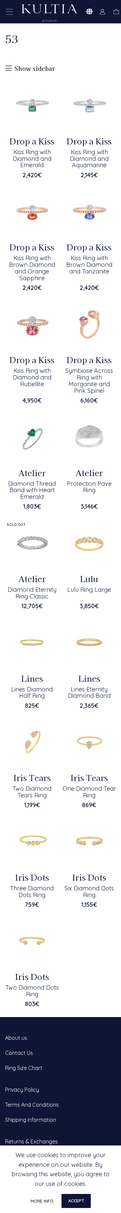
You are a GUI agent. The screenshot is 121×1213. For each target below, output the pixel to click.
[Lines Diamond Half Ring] (32, 642)
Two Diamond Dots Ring (32, 991)
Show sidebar (34, 68)
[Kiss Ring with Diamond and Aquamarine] (89, 105)
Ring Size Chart (23, 1068)
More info (43, 1201)
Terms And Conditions (32, 1104)
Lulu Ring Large (89, 589)
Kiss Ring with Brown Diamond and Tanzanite (89, 264)
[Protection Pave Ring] (89, 437)
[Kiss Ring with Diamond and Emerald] (32, 105)
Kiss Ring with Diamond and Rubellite (32, 377)
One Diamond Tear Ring (89, 792)
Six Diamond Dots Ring (89, 891)
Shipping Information (30, 1119)
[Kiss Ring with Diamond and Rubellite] (32, 324)
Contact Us (19, 1053)
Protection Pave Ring (89, 487)
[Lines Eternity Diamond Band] (89, 642)
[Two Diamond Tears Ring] (32, 742)
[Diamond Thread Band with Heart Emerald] (32, 437)
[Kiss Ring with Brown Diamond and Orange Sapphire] (32, 211)
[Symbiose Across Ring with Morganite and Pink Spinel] (89, 324)
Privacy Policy (22, 1089)
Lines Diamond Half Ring (32, 692)
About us (16, 1037)
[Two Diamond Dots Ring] (32, 941)
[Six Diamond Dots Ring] (89, 841)
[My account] (102, 11)
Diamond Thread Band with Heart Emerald (32, 490)
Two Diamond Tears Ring (31, 792)
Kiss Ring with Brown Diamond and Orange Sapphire (32, 268)
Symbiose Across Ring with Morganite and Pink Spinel (89, 380)
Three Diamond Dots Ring (32, 891)
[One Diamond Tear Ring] (89, 742)
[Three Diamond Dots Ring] (32, 841)
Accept (76, 1200)
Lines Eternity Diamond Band (89, 692)
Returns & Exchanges (31, 1141)
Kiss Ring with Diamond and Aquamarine (89, 158)
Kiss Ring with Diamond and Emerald (32, 158)
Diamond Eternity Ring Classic (32, 593)
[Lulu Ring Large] (89, 543)
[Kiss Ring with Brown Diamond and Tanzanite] (89, 211)
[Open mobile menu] (9, 11)
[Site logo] (49, 12)
